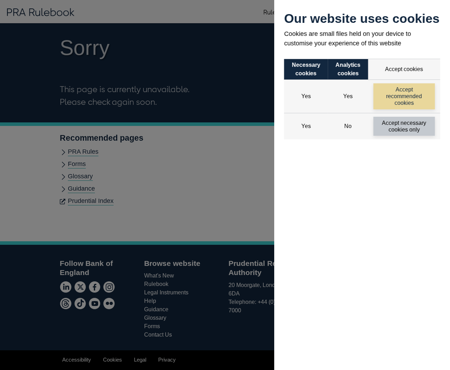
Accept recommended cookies (404, 96)
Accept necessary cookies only (404, 126)
